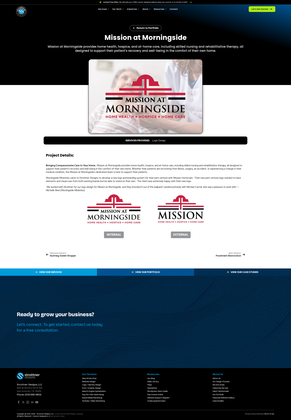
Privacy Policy (250, 414)
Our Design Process (221, 381)
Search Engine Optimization (94, 391)
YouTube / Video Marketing (93, 401)
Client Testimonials (221, 391)
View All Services (89, 378)
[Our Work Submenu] (123, 9)
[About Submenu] (150, 9)
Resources (159, 9)
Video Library (153, 381)
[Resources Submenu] (166, 9)
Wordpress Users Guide (157, 391)
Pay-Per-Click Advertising (93, 394)
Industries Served (220, 388)
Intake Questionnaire (156, 401)
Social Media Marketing (92, 398)
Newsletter (152, 388)
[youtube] (37, 402)
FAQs (149, 385)
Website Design (88, 381)
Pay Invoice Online (155, 394)
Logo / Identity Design (91, 385)
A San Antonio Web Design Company (69, 414)
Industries (132, 9)
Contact (174, 9)
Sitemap (260, 414)
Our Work (117, 9)
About (145, 9)
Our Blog (151, 378)
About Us (217, 378)
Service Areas (219, 385)
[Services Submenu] (109, 9)
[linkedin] (32, 402)
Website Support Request (158, 398)
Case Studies (218, 401)
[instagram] (28, 402)
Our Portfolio (218, 394)
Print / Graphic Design (91, 388)
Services (102, 9)
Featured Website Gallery (223, 398)
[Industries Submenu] (139, 9)
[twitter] (23, 402)
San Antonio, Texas (57, 416)
